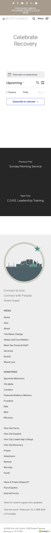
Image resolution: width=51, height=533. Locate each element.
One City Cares (11, 428)
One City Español (12, 434)
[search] (33, 18)
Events (7, 356)
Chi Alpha (8, 384)
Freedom (8, 401)
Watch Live (9, 362)
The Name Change (13, 334)
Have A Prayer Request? (16, 482)
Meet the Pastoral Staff (16, 345)
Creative (8, 389)
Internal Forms (11, 493)
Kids (6, 406)
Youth (7, 473)
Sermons (8, 351)
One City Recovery (13, 445)
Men (6, 412)
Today (25, 92)
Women (8, 462)
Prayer (7, 450)
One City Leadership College (18, 439)
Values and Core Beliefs (16, 339)
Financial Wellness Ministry (18, 395)
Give (6, 323)
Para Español (10, 487)
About (7, 328)
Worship (8, 467)
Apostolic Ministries (14, 378)
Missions (8, 417)
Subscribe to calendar (24, 101)
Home (7, 317)
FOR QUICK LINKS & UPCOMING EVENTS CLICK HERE (25, 10)
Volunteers (9, 456)
